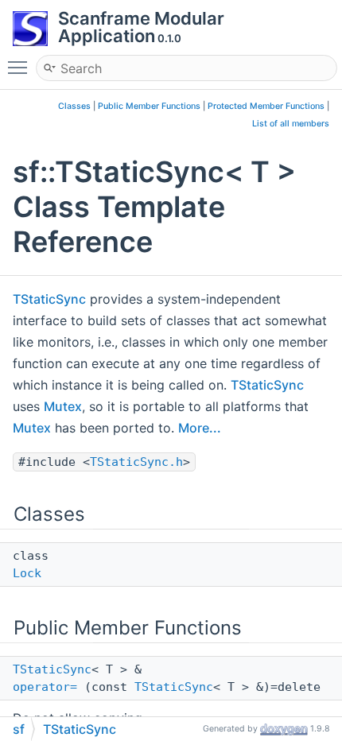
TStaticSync (49, 299)
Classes (74, 106)
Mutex (63, 406)
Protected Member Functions (266, 106)
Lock (27, 573)
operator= (45, 687)
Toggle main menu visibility (20, 66)
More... (199, 428)
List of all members (290, 123)
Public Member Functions (149, 106)
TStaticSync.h (136, 462)
